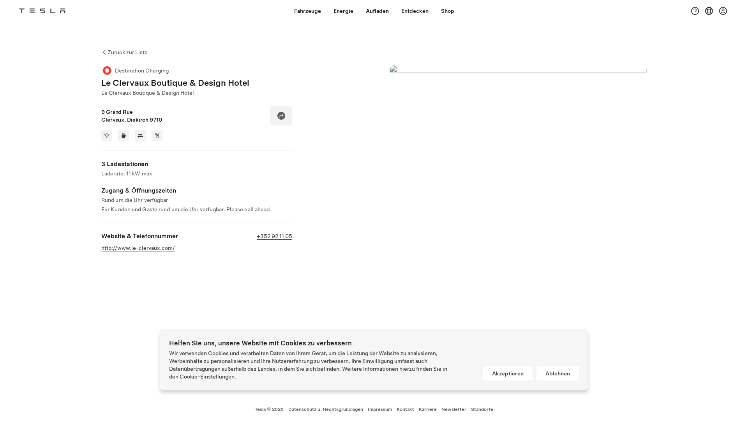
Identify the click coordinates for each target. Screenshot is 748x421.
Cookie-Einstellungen (207, 376)
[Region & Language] (709, 11)
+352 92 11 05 (274, 236)
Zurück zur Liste (128, 52)
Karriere (428, 409)
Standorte (482, 409)
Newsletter (453, 409)
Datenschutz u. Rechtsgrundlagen (325, 409)
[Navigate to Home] (42, 11)
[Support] (695, 11)
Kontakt (405, 409)
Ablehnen (557, 373)
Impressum (380, 409)
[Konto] (723, 11)
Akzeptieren (508, 373)
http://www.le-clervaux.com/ (138, 248)
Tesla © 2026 (269, 409)
